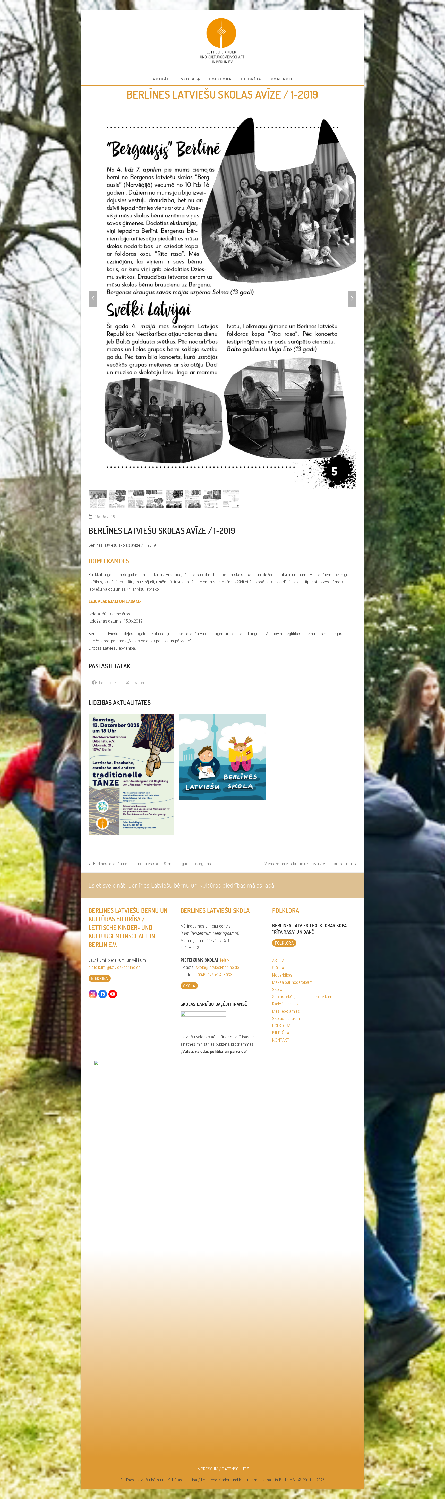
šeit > (224, 960)
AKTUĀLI (279, 960)
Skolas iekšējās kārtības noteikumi (302, 996)
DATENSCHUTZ (235, 1468)
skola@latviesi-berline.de (217, 967)
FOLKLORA (281, 1025)
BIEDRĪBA (280, 1032)
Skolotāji (279, 989)
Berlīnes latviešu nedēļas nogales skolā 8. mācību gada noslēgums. (150, 864)
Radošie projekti (286, 1003)
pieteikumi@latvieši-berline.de (114, 967)
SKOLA (278, 967)
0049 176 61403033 (215, 974)
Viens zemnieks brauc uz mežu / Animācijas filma (308, 864)
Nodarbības (282, 975)
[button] (93, 299)
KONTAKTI (281, 1040)
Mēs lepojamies (286, 1011)
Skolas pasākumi (287, 1018)
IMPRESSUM (207, 1468)
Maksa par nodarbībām (292, 982)
